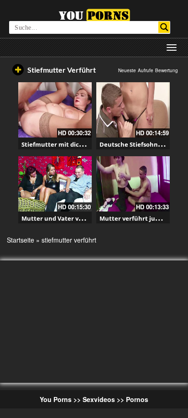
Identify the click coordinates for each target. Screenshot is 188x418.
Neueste (127, 70)
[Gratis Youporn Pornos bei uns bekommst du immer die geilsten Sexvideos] (94, 14)
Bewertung (166, 70)
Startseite (20, 239)
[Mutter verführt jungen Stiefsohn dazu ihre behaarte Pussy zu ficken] (133, 184)
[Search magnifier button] (164, 27)
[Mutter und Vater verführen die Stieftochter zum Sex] (55, 184)
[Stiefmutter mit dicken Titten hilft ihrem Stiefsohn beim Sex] (55, 110)
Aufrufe (145, 70)
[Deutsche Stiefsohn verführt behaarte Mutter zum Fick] (133, 110)
